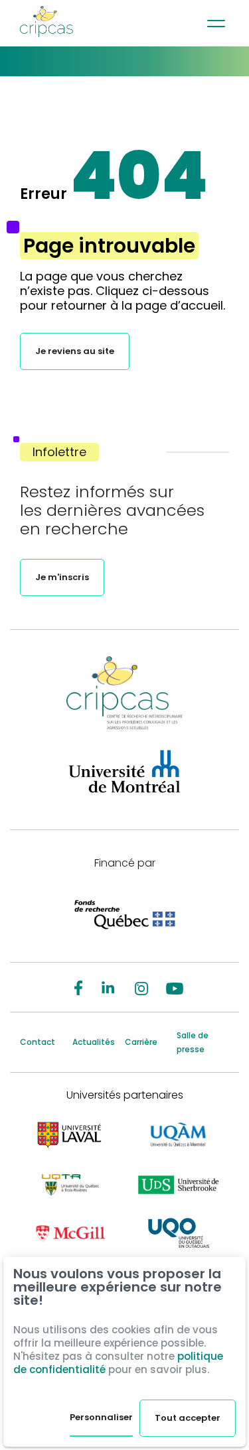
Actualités (93, 1042)
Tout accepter (187, 1418)
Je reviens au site (74, 351)
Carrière (141, 1042)
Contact (37, 1042)
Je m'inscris (62, 577)
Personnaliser (101, 1417)
